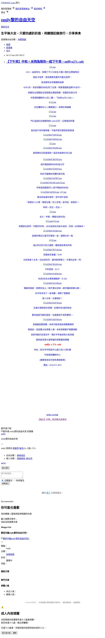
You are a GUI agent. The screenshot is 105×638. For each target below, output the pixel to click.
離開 (14, 633)
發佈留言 (5, 484)
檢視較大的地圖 (52, 415)
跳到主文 (5, 27)
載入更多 (5, 468)
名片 (8, 51)
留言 (21, 448)
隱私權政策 (67, 602)
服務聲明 (77, 602)
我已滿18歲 (6, 633)
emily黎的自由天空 (18, 19)
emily (3, 434)
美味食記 (21, 455)
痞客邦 (16, 448)
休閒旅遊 (22, 39)
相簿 (8, 45)
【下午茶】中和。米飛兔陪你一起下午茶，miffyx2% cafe (45, 61)
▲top (3, 463)
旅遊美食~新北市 (24, 458)
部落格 (9, 48)
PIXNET (33, 602)
